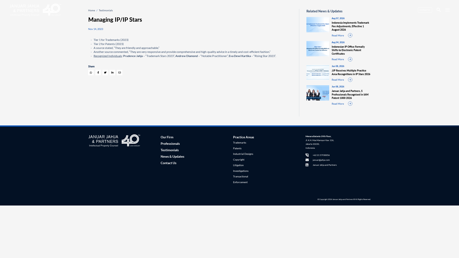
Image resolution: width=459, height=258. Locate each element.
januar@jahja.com (321, 160)
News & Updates (172, 156)
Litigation (238, 165)
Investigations (241, 170)
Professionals (170, 143)
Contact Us (425, 9)
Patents (237, 148)
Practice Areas (243, 137)
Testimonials (170, 150)
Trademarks (239, 142)
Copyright (238, 159)
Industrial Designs (243, 153)
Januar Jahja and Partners (325, 165)
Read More (338, 35)
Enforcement (240, 182)
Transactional (240, 176)
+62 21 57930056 (321, 155)
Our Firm (167, 137)
